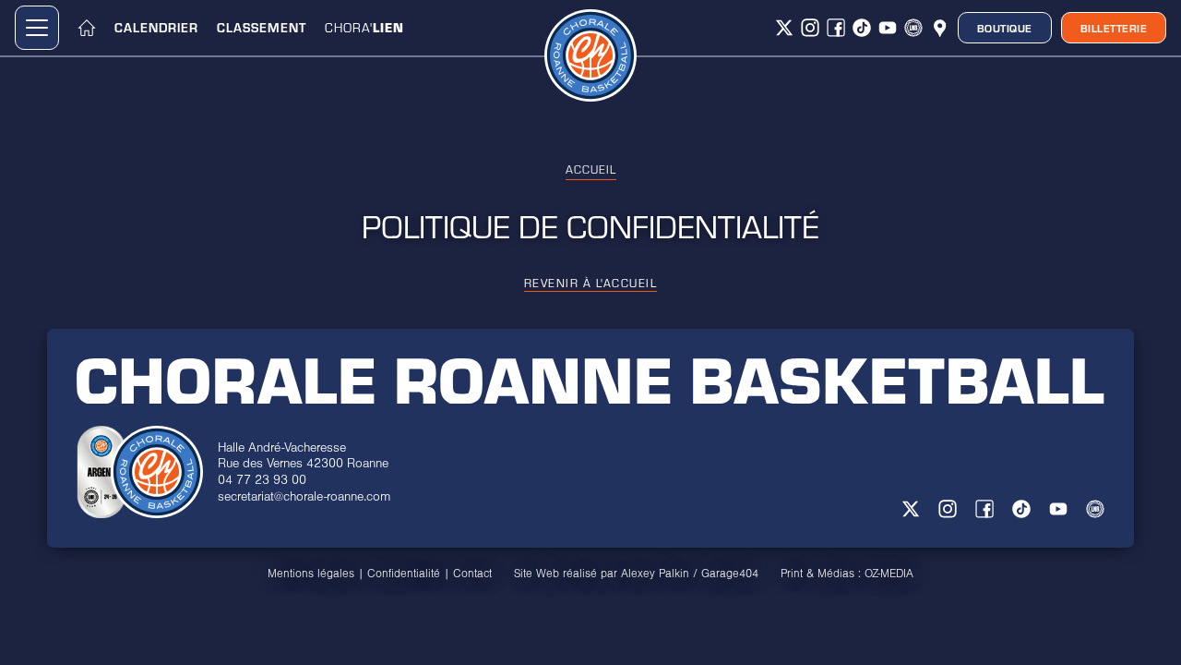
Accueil (591, 169)
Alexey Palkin (655, 573)
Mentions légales (311, 573)
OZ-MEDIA (889, 573)
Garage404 (729, 573)
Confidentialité (403, 573)
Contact (472, 573)
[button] (37, 28)
